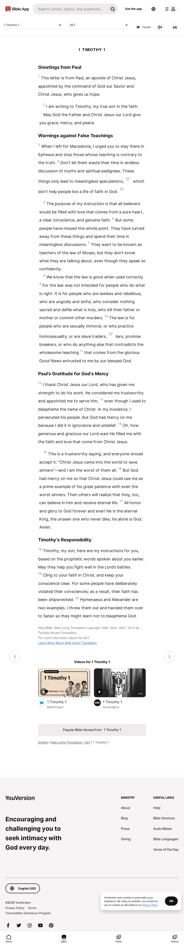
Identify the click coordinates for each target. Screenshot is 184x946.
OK (171, 901)
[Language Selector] (153, 8)
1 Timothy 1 (11, 25)
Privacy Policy (14, 908)
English (43, 742)
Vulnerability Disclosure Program (28, 913)
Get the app (133, 9)
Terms (32, 908)
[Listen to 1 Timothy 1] (160, 27)
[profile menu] (170, 8)
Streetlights (111, 707)
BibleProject (55, 707)
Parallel (146, 27)
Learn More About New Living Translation (67, 642)
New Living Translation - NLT (70, 742)
